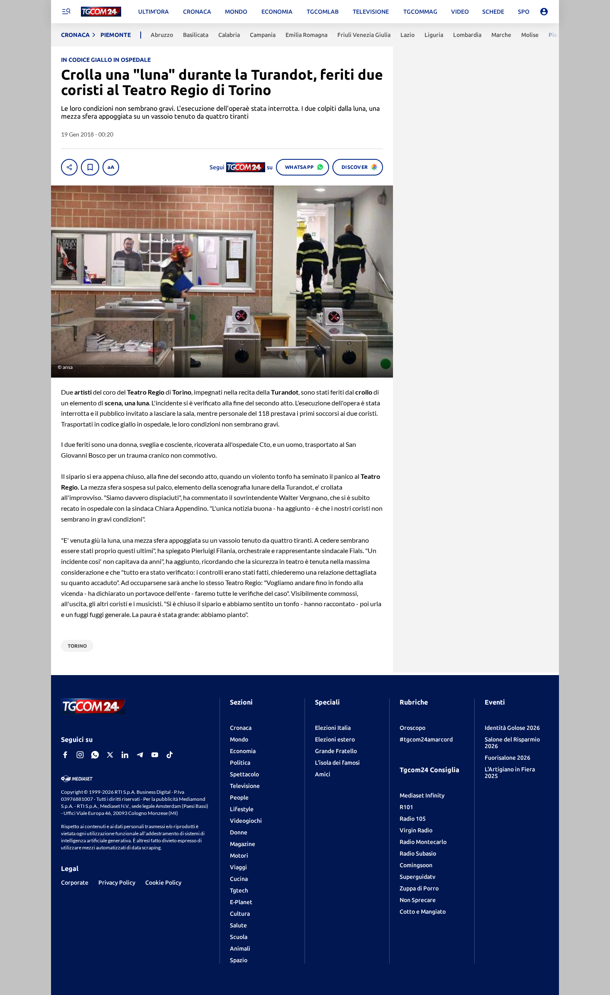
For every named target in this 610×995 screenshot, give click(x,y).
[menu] (66, 12)
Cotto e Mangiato (423, 911)
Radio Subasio (418, 853)
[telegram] (140, 755)
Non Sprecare (418, 900)
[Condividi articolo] (69, 167)
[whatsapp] (95, 755)
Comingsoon (416, 865)
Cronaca (240, 727)
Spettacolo (244, 774)
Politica (240, 762)
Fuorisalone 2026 (507, 757)
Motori (239, 855)
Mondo (239, 739)
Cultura (240, 913)
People (239, 797)
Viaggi (238, 867)
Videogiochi (246, 820)
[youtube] (155, 755)
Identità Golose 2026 (512, 727)
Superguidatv (417, 876)
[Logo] (101, 12)
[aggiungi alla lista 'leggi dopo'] (90, 167)
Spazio (238, 960)
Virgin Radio (416, 830)
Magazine (242, 844)
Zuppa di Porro (419, 888)
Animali (240, 948)
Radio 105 (413, 818)
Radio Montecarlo (423, 842)
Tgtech (239, 890)
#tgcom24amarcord (426, 739)
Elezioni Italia (333, 727)
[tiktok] (170, 755)
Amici (322, 774)
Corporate (74, 882)
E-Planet (241, 902)
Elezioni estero (335, 739)
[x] (110, 755)
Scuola (238, 937)
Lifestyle (242, 809)
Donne (238, 832)
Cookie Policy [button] (163, 882)
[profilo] (544, 12)
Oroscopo (412, 727)
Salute (238, 925)
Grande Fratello (336, 751)
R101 (406, 807)
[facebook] (65, 755)
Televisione (245, 786)
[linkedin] (125, 755)
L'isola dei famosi (337, 762)
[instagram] (80, 755)
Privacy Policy (116, 882)
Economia (243, 751)
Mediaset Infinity (422, 795)
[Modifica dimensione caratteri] (110, 167)
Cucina (239, 879)
